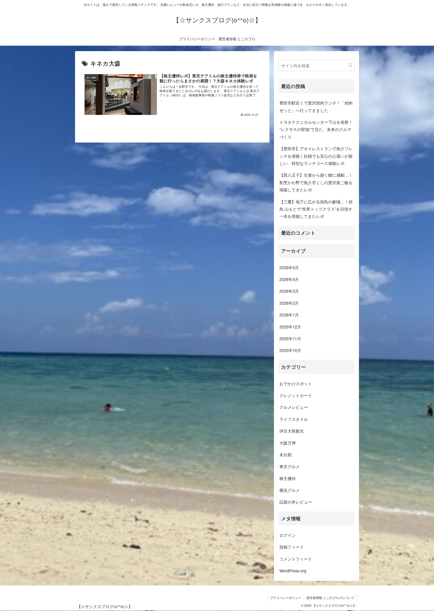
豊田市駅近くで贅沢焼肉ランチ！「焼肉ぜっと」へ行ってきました (316, 106)
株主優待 (287, 478)
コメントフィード (295, 559)
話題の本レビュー (295, 502)
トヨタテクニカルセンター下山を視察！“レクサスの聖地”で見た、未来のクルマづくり (316, 129)
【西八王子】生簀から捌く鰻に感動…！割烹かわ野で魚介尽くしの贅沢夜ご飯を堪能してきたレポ (316, 182)
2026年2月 (289, 303)
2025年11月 (290, 338)
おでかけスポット (295, 383)
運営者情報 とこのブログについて (330, 597)
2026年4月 (289, 279)
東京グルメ (289, 466)
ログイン (287, 535)
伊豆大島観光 (291, 431)
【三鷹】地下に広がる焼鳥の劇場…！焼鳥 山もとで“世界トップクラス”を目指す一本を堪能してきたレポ (316, 209)
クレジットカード (295, 395)
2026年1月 (289, 315)
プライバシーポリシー (286, 597)
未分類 (285, 454)
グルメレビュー (293, 407)
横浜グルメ (289, 490)
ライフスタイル (293, 419)
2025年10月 (290, 350)
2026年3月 (289, 291)
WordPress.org (292, 570)
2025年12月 (290, 327)
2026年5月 (289, 267)
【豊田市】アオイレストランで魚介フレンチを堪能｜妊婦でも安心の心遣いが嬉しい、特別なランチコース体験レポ (316, 155)
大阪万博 (287, 443)
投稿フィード (291, 547)
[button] (350, 65)
